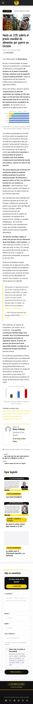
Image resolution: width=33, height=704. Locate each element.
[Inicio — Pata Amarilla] (16, 2)
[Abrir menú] (3, 2)
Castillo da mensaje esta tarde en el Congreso (15, 463)
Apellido (7, 624)
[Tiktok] (27, 700)
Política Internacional (25, 450)
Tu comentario (8, 594)
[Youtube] (6, 700)
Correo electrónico (9, 634)
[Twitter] (22, 700)
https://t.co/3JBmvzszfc (13, 308)
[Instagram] (18, 700)
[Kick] (10, 700)
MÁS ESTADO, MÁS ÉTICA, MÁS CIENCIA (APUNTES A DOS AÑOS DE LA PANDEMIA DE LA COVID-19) (16, 457)
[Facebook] (14, 700)
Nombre (7, 614)
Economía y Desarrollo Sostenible (22, 11)
